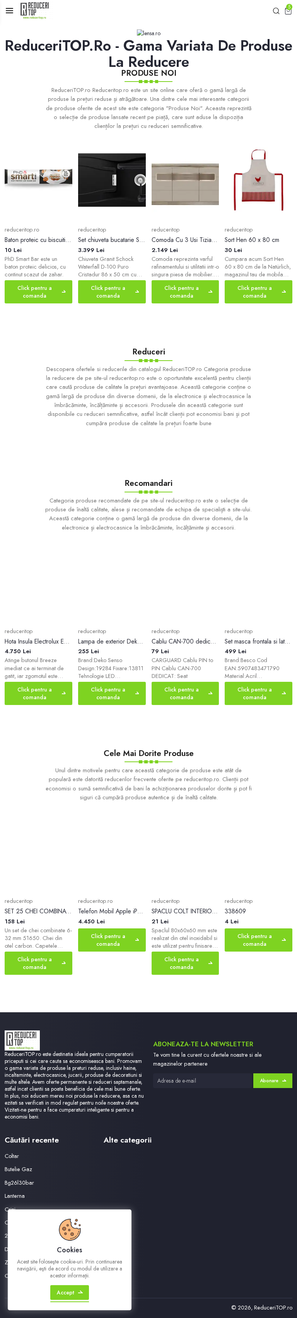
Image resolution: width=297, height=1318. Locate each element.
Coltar (12, 1156)
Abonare (269, 1080)
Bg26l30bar (19, 1182)
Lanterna (15, 1196)
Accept (65, 1292)
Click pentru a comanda (34, 292)
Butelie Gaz (18, 1169)
